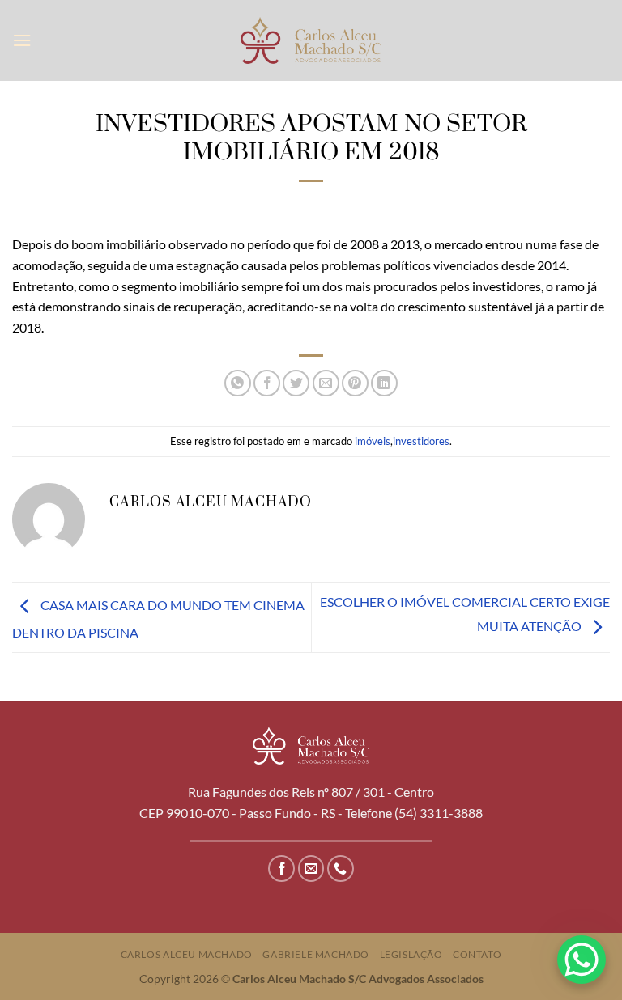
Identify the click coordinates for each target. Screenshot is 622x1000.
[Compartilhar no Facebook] (266, 383)
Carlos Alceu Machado (187, 954)
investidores (421, 440)
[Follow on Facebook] (281, 868)
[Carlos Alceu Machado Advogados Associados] (311, 40)
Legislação (411, 954)
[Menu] (22, 40)
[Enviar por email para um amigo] (326, 383)
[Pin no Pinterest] (355, 383)
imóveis (372, 440)
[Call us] (340, 868)
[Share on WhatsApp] (237, 383)
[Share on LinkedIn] (384, 383)
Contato (477, 954)
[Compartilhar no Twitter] (296, 383)
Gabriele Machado (315, 954)
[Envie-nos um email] (311, 868)
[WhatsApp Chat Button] (581, 959)
